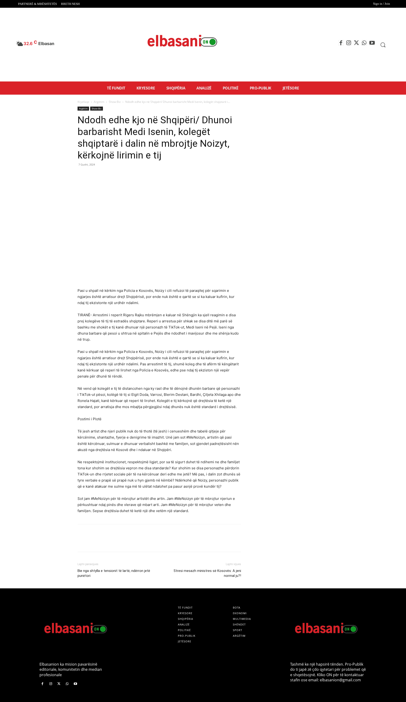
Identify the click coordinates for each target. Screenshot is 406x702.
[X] (356, 43)
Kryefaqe (83, 102)
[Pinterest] (104, 175)
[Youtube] (372, 43)
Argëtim (99, 102)
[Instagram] (348, 43)
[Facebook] (341, 43)
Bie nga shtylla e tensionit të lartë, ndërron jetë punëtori (114, 573)
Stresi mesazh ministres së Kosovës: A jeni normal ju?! (207, 573)
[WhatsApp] (364, 43)
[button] (383, 45)
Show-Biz (115, 102)
